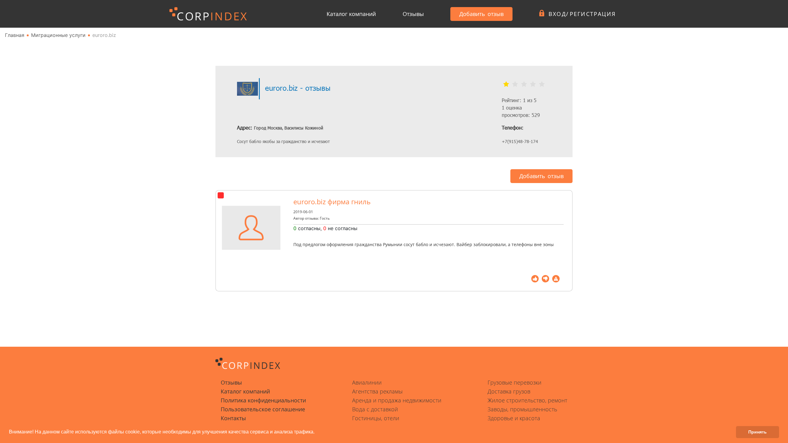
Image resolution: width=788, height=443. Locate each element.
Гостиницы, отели (375, 418)
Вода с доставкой (375, 409)
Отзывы (413, 14)
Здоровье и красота (514, 418)
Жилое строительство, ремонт (527, 400)
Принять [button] (757, 431)
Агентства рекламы (377, 391)
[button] (317, 432)
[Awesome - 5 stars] (541, 84)
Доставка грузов (509, 391)
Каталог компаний (351, 14)
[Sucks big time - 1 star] (506, 84)
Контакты (233, 418)
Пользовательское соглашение (263, 409)
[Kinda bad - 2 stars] (515, 84)
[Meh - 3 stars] (524, 84)
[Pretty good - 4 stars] (533, 84)
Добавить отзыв (481, 14)
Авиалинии (367, 382)
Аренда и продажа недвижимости (396, 400)
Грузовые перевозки (514, 382)
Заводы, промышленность (522, 409)
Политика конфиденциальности (263, 400)
